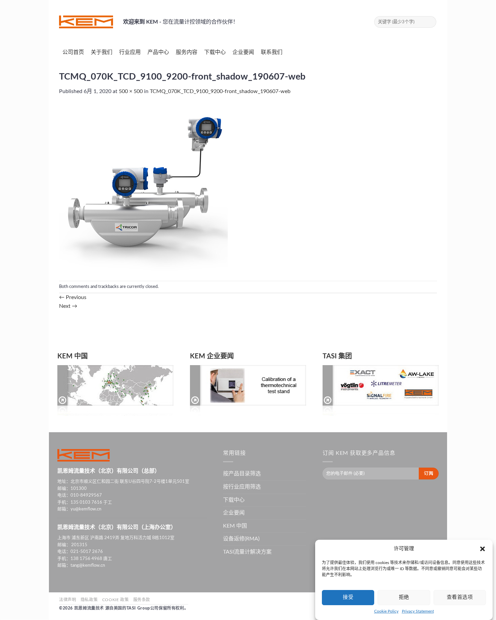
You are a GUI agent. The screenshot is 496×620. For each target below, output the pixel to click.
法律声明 (67, 600)
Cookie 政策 (115, 600)
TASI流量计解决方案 (247, 552)
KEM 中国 (72, 356)
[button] (482, 548)
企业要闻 (234, 512)
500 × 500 (131, 91)
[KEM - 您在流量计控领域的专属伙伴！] (86, 22)
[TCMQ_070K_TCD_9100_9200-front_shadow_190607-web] (143, 188)
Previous (72, 297)
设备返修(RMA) (241, 538)
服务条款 (141, 600)
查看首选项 (460, 597)
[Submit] (430, 22)
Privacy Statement (418, 612)
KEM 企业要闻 (212, 356)
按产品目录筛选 (242, 473)
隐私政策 (89, 600)
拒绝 (404, 597)
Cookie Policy (386, 612)
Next (68, 306)
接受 (348, 597)
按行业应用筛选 (242, 487)
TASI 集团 (337, 356)
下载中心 (234, 500)
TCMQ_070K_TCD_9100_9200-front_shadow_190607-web (220, 91)
